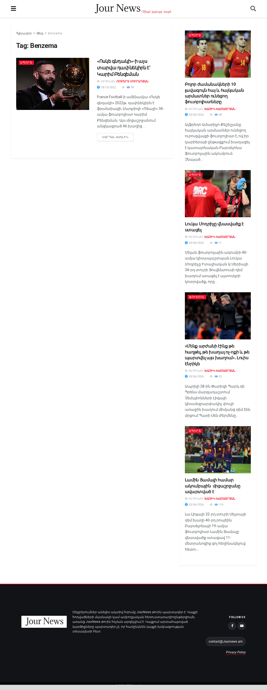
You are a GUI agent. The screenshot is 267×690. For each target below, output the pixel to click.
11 (220, 243)
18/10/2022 (108, 87)
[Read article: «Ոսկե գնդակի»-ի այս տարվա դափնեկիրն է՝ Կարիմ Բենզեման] (52, 84)
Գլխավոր (24, 33)
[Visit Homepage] (133, 9)
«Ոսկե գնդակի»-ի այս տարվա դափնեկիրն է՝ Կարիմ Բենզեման (123, 67)
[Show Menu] (13, 8)
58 (220, 114)
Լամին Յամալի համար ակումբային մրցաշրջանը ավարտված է (212, 485)
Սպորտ (26, 62)
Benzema (55, 33)
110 (220, 504)
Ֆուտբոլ (197, 297)
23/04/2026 (196, 504)
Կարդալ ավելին (118, 136)
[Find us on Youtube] (242, 626)
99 (132, 87)
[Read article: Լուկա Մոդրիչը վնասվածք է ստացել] (218, 193)
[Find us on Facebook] (232, 626)
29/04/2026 (196, 114)
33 (220, 376)
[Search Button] (253, 8)
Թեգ (40, 33)
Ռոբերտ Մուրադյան (133, 81)
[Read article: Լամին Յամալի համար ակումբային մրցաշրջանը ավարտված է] (218, 449)
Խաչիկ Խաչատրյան (219, 109)
